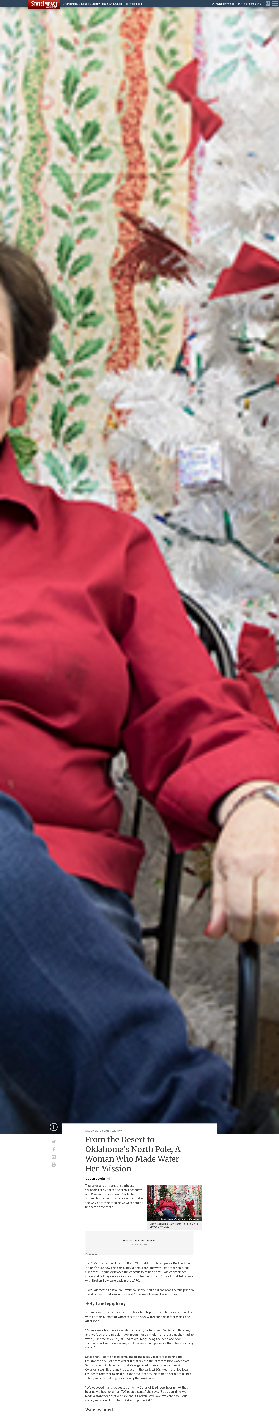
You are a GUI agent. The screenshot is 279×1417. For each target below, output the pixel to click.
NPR (239, 3)
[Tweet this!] (54, 1141)
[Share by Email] (54, 1157)
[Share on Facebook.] (54, 1149)
